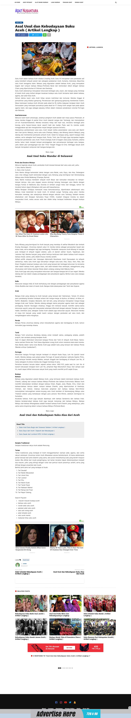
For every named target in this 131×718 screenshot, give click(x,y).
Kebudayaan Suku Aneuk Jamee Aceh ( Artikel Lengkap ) (30, 638)
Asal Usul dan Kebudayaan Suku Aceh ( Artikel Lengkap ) (45, 28)
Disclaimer (59, 708)
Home (18, 2)
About (44, 708)
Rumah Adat (79, 2)
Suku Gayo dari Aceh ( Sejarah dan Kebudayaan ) (37, 431)
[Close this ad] (129, 707)
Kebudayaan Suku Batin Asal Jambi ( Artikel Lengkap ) (29, 615)
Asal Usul (26, 560)
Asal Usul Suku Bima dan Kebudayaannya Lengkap (59, 615)
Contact (50, 708)
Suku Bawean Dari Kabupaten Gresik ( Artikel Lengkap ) (99, 638)
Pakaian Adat (67, 2)
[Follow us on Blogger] (75, 702)
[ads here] (65, 713)
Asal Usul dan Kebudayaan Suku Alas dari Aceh (50, 415)
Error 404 (86, 708)
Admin (25, 563)
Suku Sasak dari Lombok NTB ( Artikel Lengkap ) (37, 434)
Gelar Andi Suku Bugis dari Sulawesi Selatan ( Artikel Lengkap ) (42, 427)
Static (79, 708)
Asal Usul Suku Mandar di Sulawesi (49, 156)
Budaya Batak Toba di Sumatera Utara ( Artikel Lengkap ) (65, 638)
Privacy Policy (69, 708)
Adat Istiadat (27, 2)
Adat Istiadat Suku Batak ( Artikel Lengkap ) (97, 615)
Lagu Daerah (55, 2)
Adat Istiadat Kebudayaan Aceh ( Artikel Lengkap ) (28, 573)
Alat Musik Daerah (41, 2)
